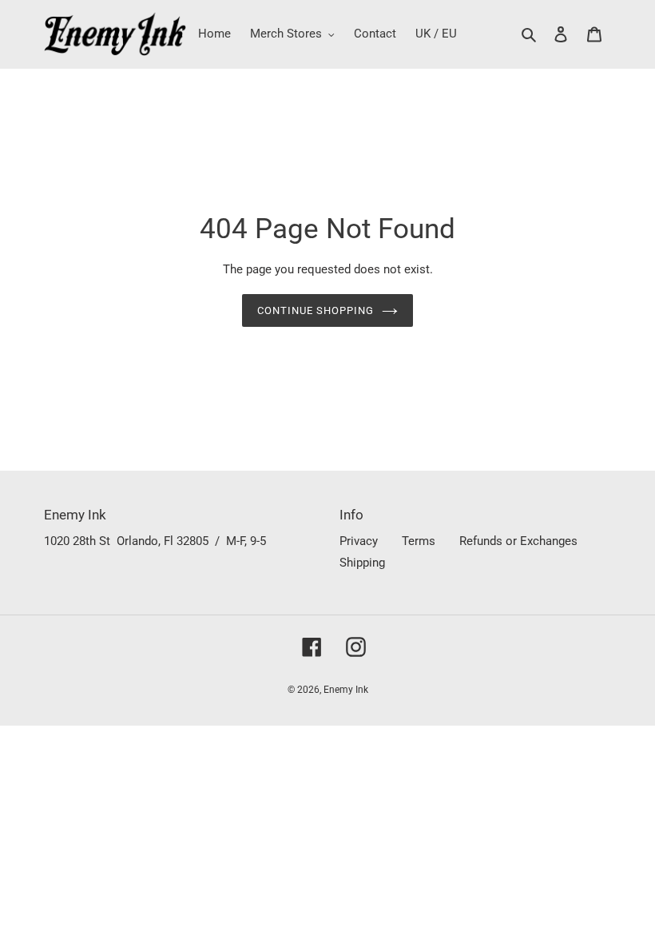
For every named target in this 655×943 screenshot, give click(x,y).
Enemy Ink (346, 689)
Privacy (358, 541)
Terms (418, 541)
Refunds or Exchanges (518, 541)
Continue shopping (316, 310)
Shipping (362, 562)
